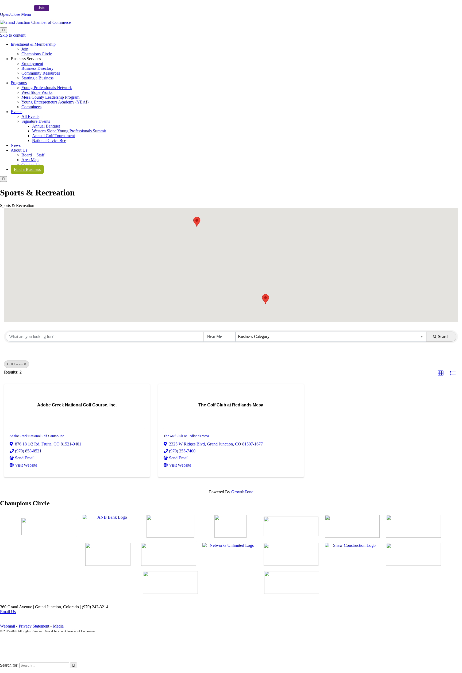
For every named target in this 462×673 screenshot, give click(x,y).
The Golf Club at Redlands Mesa (186, 436)
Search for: (9, 665)
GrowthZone (242, 492)
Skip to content (12, 35)
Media (58, 626)
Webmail (7, 626)
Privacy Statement (34, 626)
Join (41, 8)
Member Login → (15, 7)
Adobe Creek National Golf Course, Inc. (37, 436)
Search (443, 336)
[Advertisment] (49, 526)
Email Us (8, 611)
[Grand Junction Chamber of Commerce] (35, 22)
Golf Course (15, 364)
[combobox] (331, 337)
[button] (196, 222)
